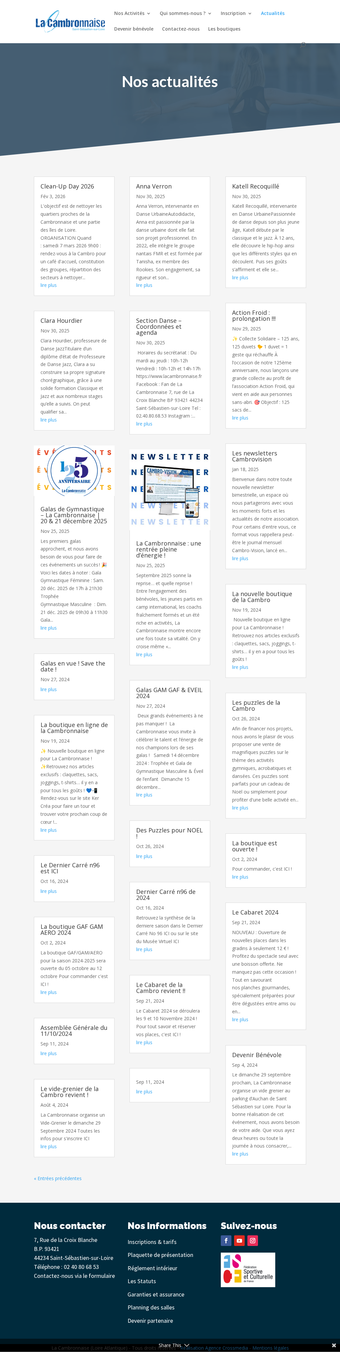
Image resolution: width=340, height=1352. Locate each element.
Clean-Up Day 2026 (67, 186)
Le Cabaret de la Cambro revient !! (160, 988)
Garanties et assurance (156, 1294)
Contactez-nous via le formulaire (74, 1276)
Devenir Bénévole (257, 1055)
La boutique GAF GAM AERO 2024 (72, 929)
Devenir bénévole (133, 29)
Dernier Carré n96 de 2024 (166, 895)
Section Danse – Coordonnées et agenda (159, 326)
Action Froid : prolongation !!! (254, 315)
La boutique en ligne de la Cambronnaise (74, 728)
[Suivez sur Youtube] (239, 1240)
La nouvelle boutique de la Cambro (262, 597)
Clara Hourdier (61, 320)
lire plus (49, 285)
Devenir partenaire (150, 1320)
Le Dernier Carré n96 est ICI (70, 868)
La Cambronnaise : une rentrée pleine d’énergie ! (168, 549)
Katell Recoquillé (255, 186)
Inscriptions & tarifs (152, 1242)
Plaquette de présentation (160, 1255)
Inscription (233, 13)
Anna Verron (154, 186)
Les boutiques (224, 29)
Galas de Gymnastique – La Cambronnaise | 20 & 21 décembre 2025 (74, 515)
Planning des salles (151, 1307)
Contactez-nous (181, 29)
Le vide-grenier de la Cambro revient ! (70, 1092)
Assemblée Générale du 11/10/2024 (74, 1031)
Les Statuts (142, 1281)
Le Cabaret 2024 (255, 912)
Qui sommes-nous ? (183, 13)
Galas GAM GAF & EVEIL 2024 (169, 693)
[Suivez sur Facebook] (226, 1240)
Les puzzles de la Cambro (256, 705)
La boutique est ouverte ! (254, 846)
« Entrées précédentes (58, 1178)
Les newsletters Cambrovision (254, 456)
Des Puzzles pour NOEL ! (169, 833)
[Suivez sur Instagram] (252, 1240)
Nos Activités (129, 13)
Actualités (273, 13)
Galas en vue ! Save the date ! (73, 666)
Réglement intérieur (152, 1268)
